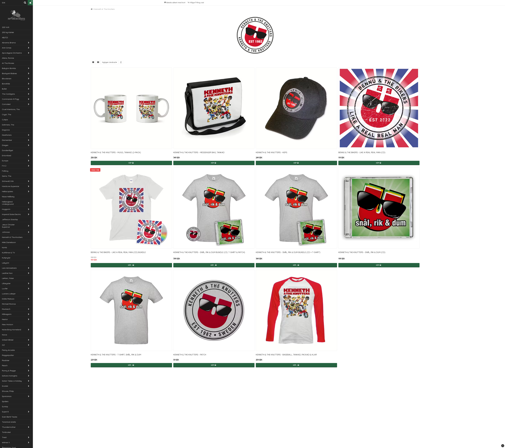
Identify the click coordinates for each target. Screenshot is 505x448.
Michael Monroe (9, 304)
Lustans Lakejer (9, 293)
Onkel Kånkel (7, 340)
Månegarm (6, 314)
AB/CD (5, 37)
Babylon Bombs (9, 68)
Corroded (6, 104)
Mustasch (6, 309)
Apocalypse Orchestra (12, 53)
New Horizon (7, 324)
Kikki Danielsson (9, 242)
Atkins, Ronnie (8, 58)
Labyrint (5, 263)
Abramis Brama (9, 42)
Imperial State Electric (11, 214)
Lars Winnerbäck (9, 268)
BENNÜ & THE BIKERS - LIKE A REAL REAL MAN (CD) (361, 152)
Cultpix (5, 119)
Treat (4, 437)
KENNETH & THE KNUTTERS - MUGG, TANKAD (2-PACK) (116, 152)
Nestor (5, 319)
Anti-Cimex (6, 48)
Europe (5, 160)
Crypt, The (6, 114)
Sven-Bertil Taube (9, 417)
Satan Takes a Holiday (12, 381)
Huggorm (6, 209)
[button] (30, 2)
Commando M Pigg (10, 99)
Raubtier (5, 360)
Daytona (6, 130)
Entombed (6, 155)
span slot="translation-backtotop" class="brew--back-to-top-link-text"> (502, 445)
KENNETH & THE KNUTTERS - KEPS (271, 152)
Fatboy (5, 171)
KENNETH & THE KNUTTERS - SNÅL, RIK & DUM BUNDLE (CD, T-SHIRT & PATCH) (209, 252)
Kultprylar (6, 258)
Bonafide (6, 83)
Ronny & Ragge (9, 370)
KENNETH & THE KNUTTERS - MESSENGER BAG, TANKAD (198, 152)
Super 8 (5, 412)
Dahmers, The (8, 125)
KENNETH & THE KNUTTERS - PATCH (189, 354)
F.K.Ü (4, 166)
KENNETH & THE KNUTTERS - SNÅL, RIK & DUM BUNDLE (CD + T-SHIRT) (288, 252)
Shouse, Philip (8, 391)
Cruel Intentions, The (11, 109)
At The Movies (8, 63)
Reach (4, 365)
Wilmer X (6, 442)
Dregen (5, 145)
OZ (3, 345)
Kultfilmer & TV (8, 252)
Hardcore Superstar (10, 186)
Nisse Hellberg (8, 196)
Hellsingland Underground (8, 203)
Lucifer (5, 288)
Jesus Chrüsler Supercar (8, 225)
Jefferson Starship (10, 219)
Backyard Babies (9, 73)
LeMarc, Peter (8, 278)
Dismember (7, 140)
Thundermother (9, 427)
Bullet (4, 89)
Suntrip (5, 406)
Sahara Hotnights (9, 376)
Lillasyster (6, 283)
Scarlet (5, 386)
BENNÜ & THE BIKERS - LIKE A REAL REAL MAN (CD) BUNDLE (118, 252)
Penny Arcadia (8, 350)
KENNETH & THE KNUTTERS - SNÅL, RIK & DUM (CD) (361, 252)
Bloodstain (6, 78)
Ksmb (4, 247)
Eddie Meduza (8, 299)
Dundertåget (7, 150)
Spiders (5, 401)
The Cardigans (8, 94)
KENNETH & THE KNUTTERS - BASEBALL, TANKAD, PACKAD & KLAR (286, 354)
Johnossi (6, 232)
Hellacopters (7, 191)
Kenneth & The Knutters (12, 237)
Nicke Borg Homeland (11, 329)
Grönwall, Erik (8, 181)
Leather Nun (7, 273)
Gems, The (6, 176)
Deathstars (7, 135)
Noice (4, 335)
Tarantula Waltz (9, 422)
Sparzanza (6, 396)
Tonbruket (6, 432)
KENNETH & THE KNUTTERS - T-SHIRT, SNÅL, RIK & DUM (116, 354)
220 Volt (5, 27)
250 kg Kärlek (8, 32)
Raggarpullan (8, 355)
